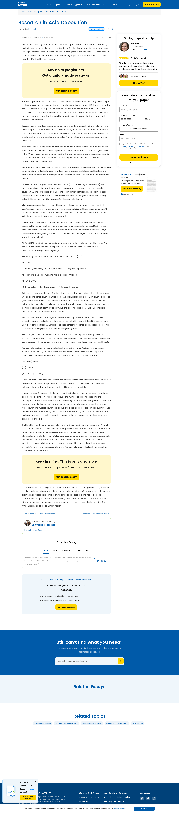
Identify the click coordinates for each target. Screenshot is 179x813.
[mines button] (122, 129)
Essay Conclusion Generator (115, 793)
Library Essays (137, 723)
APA (46, 550)
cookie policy (119, 809)
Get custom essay (66, 476)
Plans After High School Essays (66, 723)
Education (49, 12)
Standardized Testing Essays (117, 723)
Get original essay (66, 90)
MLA (55, 550)
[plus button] (155, 129)
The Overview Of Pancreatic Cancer (39, 514)
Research (61, 12)
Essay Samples (35, 12)
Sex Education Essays (42, 723)
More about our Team (33, 530)
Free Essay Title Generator (115, 801)
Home (23, 12)
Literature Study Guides (89, 793)
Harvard (66, 550)
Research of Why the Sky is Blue (95, 514)
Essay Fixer (83, 801)
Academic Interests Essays (92, 723)
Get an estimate (139, 157)
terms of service (127, 146)
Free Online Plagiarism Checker (117, 797)
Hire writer (139, 82)
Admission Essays (96, 4)
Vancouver (82, 550)
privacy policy (141, 146)
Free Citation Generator (89, 797)
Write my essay (66, 607)
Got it (144, 809)
